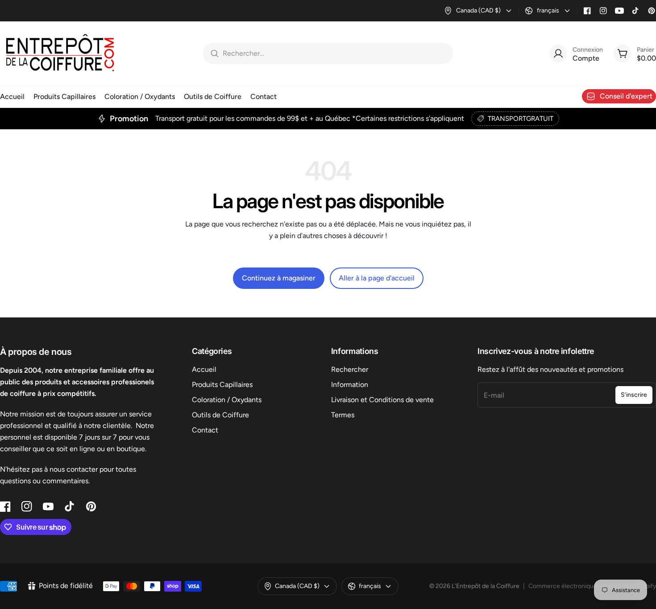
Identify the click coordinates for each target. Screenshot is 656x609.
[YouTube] (619, 10)
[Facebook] (587, 10)
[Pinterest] (651, 10)
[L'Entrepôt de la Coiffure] (60, 53)
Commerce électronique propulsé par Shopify (592, 586)
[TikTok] (635, 10)
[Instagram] (603, 10)
